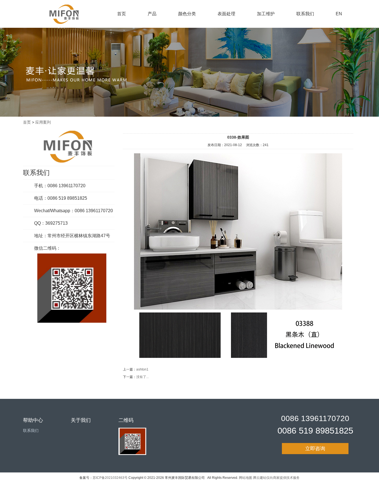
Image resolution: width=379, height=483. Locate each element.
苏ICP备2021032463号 (110, 478)
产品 (152, 13)
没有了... (142, 377)
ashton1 (142, 369)
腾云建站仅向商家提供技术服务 (276, 478)
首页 (121, 13)
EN (339, 13)
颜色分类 (187, 13)
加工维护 (266, 13)
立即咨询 (315, 448)
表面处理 (226, 13)
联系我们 (305, 13)
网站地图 (245, 478)
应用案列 (43, 122)
